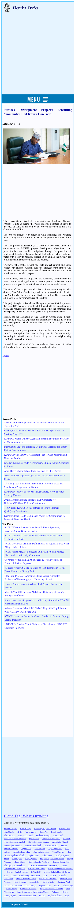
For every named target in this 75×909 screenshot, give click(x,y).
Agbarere (55, 891)
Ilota (69, 851)
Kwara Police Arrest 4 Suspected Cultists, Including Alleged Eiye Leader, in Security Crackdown (34, 553)
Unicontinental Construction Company (20, 885)
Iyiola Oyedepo (20, 881)
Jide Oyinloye (30, 831)
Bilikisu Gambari (11, 848)
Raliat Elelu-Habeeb (33, 845)
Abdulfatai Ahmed (60, 841)
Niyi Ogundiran (55, 848)
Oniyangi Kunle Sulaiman (17, 871)
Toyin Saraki (33, 855)
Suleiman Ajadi (64, 881)
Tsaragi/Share (64, 828)
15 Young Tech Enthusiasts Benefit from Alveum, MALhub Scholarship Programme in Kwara (33, 485)
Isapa (67, 895)
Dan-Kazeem (40, 848)
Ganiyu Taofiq (48, 881)
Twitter (42, 895)
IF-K (19, 831)
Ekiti (45, 875)
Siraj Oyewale (31, 858)
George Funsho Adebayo (38, 861)
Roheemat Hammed (28, 888)
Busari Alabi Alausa (36, 868)
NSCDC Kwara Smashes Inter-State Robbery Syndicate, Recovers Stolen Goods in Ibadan (32, 529)
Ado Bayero (17, 858)
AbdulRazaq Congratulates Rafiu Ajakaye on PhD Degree (32, 470)
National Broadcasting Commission (25, 875)
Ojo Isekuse (34, 838)
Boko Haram (47, 855)
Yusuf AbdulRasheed (48, 878)
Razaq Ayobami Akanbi (15, 855)
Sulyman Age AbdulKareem (52, 858)
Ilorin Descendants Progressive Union (32, 891)
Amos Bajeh (58, 835)
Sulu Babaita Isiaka (41, 851)
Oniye (65, 891)
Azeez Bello (34, 881)
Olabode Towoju (43, 835)
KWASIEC (35, 871)
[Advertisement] (37, 49)
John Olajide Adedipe (13, 845)
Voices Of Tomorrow (51, 838)
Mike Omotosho (51, 845)
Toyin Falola (26, 848)
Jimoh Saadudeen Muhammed (60, 868)
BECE (57, 885)
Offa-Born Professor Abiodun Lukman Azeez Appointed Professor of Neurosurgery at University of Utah (32, 577)
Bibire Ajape (68, 885)
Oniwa (64, 845)
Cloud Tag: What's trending (26, 815)
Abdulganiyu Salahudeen (14, 865)
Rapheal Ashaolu (55, 895)
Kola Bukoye (25, 828)
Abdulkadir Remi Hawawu (15, 838)
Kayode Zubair (45, 885)
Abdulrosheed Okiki (21, 851)
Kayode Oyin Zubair (61, 861)
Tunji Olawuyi (58, 851)
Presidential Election (27, 895)
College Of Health (25, 835)
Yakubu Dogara (10, 828)
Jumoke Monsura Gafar (26, 878)
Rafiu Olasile (19, 861)
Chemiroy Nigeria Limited (45, 828)
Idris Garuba (9, 831)
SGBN (53, 875)
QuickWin (43, 831)
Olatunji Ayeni (10, 895)
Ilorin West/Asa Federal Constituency (43, 865)
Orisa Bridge (11, 888)
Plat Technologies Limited (38, 841)
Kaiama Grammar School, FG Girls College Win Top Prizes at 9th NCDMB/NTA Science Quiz (35, 609)
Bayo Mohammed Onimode (51, 888)
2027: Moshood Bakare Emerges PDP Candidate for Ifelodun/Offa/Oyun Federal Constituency (29, 501)
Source (5, 355)
